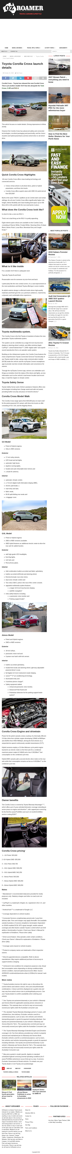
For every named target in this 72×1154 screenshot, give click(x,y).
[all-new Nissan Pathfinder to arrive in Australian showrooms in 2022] (24, 1085)
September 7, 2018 (55, 257)
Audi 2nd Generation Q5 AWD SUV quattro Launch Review (59, 298)
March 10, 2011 (54, 348)
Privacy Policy (29, 1122)
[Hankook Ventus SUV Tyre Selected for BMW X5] (40, 1084)
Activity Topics (49, 48)
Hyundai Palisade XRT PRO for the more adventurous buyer (58, 107)
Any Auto (50, 1120)
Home (6, 48)
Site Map (27, 1125)
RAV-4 (16, 88)
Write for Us (28, 1131)
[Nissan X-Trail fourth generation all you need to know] (9, 1085)
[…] (61, 273)
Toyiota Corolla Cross (10, 1072)
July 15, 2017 (53, 303)
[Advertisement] (36, 32)
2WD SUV (9, 1068)
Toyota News (26, 1072)
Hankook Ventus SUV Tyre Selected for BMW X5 (39, 1091)
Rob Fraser (19, 73)
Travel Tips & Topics (33, 48)
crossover (27, 1068)
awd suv (17, 1068)
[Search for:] (60, 51)
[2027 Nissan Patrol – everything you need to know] (59, 67)
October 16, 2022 (9, 73)
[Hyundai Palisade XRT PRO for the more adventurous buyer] (59, 95)
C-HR (9, 88)
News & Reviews (17, 48)
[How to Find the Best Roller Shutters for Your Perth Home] (59, 123)
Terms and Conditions (31, 1128)
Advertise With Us (30, 1113)
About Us (4, 51)
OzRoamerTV (63, 48)
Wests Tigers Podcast (60, 1120)
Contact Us (14, 51)
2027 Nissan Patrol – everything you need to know (58, 79)
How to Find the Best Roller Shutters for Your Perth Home (59, 136)
